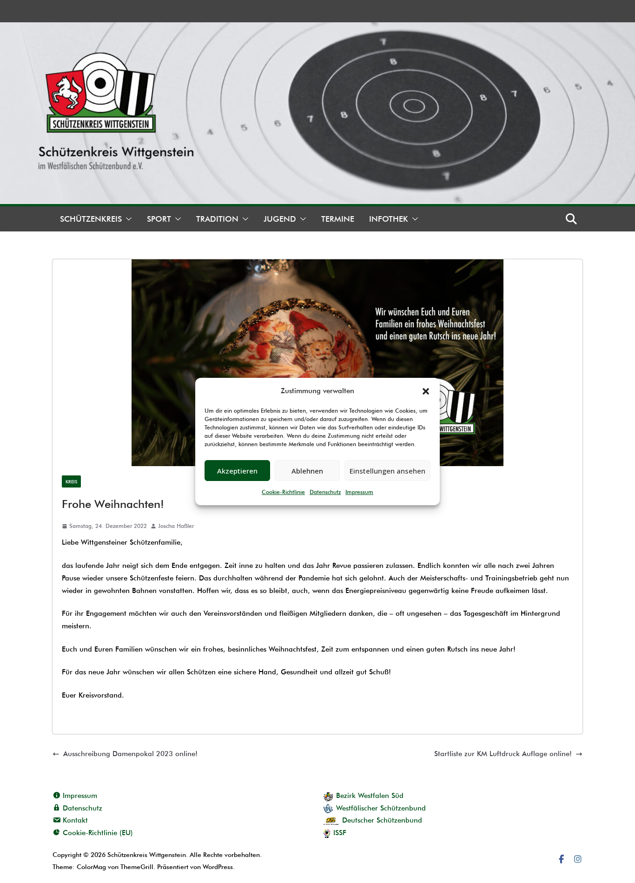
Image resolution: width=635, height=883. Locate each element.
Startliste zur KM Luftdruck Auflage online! (503, 754)
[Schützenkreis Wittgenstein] (317, 28)
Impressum (359, 491)
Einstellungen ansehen (387, 470)
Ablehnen (307, 470)
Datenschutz (325, 491)
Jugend (280, 219)
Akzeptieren (237, 470)
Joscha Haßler (176, 525)
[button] (425, 391)
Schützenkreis (91, 219)
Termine (337, 219)
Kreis (71, 481)
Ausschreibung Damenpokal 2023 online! (130, 754)
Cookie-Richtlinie (283, 491)
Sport (159, 219)
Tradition (217, 219)
